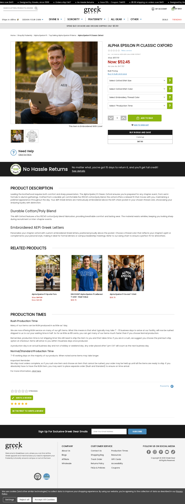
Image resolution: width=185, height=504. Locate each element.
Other (135, 19)
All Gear (116, 19)
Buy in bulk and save (117, 74)
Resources (116, 455)
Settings (9, 499)
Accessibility (117, 463)
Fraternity (95, 19)
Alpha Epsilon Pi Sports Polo (44, 294)
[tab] (22, 397)
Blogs (64, 455)
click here (36, 371)
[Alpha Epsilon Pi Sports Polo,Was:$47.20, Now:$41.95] (48, 273)
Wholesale (67, 463)
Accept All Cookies (45, 499)
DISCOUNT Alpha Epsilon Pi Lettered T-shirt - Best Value (87, 295)
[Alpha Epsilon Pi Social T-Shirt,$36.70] (126, 273)
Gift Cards (116, 459)
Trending (177, 19)
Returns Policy (97, 463)
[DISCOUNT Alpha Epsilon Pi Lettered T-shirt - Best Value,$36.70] (87, 273)
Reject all (24, 499)
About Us (66, 450)
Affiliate (65, 459)
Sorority (73, 19)
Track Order (96, 459)
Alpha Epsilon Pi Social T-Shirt (123, 294)
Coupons (115, 467)
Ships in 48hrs (9, 19)
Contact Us (96, 450)
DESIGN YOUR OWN (31, 19)
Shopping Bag (97, 455)
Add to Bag (147, 118)
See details (78, 171)
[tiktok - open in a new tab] (173, 452)
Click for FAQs (24, 154)
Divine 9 (54, 19)
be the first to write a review (27, 410)
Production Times (119, 450)
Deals (165, 19)
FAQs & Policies (98, 467)
